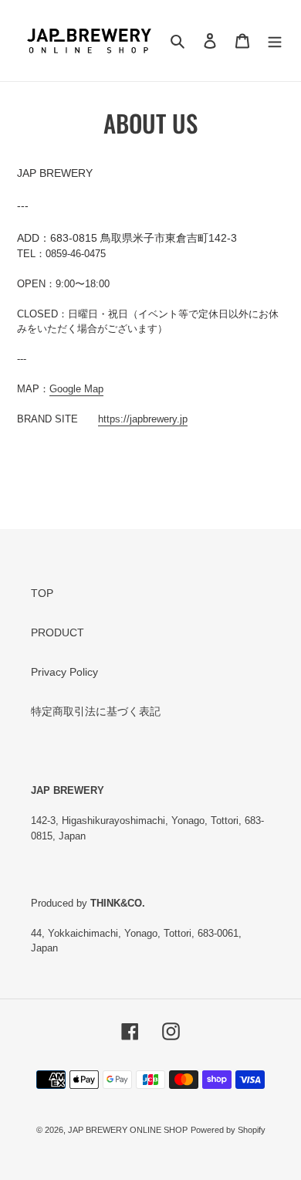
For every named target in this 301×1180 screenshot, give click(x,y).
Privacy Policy (64, 672)
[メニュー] (275, 40)
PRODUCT (57, 632)
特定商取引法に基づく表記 (96, 711)
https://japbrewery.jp (143, 419)
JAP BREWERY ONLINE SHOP (128, 1129)
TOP (42, 593)
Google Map (76, 389)
